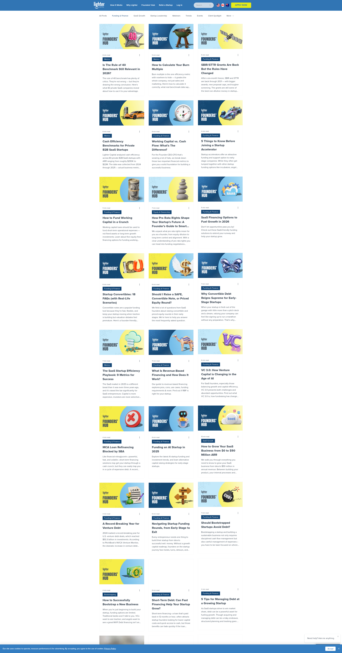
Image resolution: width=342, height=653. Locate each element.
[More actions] (140, 55)
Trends (189, 16)
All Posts (103, 16)
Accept (330, 649)
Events (200, 16)
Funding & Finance (120, 16)
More (229, 16)
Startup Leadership (158, 16)
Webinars (176, 16)
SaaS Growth (139, 16)
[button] (179, 5)
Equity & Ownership (161, 212)
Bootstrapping (110, 594)
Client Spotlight (214, 16)
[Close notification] (338, 636)
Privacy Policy (110, 649)
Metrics (107, 59)
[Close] (338, 649)
